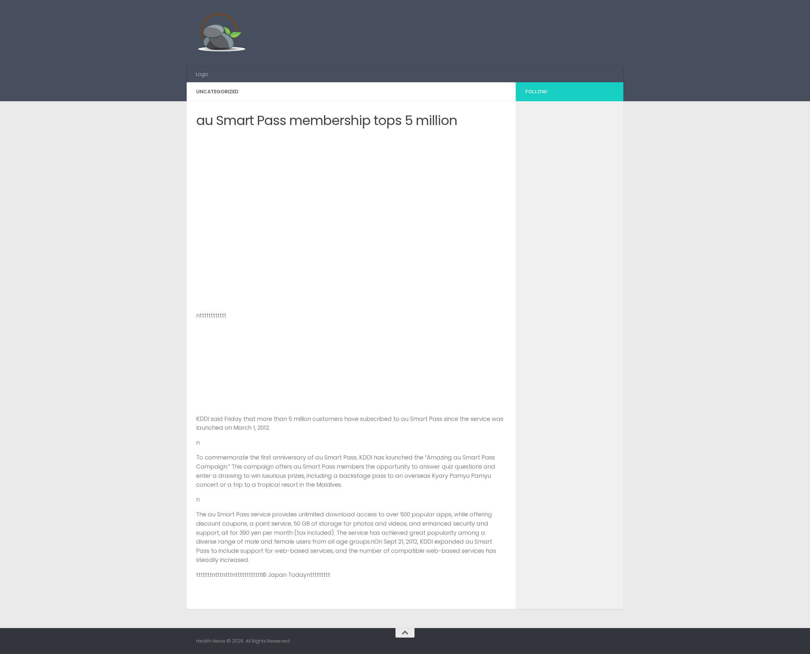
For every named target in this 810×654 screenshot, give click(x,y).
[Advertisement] (498, 23)
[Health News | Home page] (221, 33)
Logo (202, 74)
